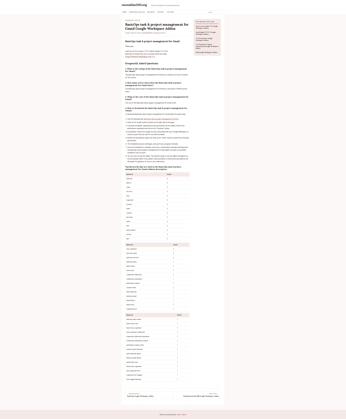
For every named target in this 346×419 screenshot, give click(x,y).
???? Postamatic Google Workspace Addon (204, 39)
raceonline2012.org (134, 5)
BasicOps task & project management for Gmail (161, 119)
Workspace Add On (137, 12)
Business (151, 12)
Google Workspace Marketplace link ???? (140, 57)
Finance (161, 12)
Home (124, 12)
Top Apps (170, 12)
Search (184, 414)
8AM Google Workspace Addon (206, 52)
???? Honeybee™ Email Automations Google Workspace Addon (207, 46)
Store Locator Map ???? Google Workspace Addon (207, 27)
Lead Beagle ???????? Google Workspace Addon (206, 33)
